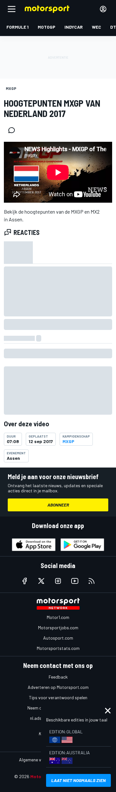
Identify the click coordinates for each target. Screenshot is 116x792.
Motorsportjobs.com (58, 627)
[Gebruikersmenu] (103, 9)
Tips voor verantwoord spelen (58, 697)
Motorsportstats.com (58, 648)
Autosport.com (58, 638)
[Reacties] (13, 130)
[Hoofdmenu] (11, 9)
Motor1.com (58, 617)
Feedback (58, 677)
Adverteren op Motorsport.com (58, 687)
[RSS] (91, 581)
